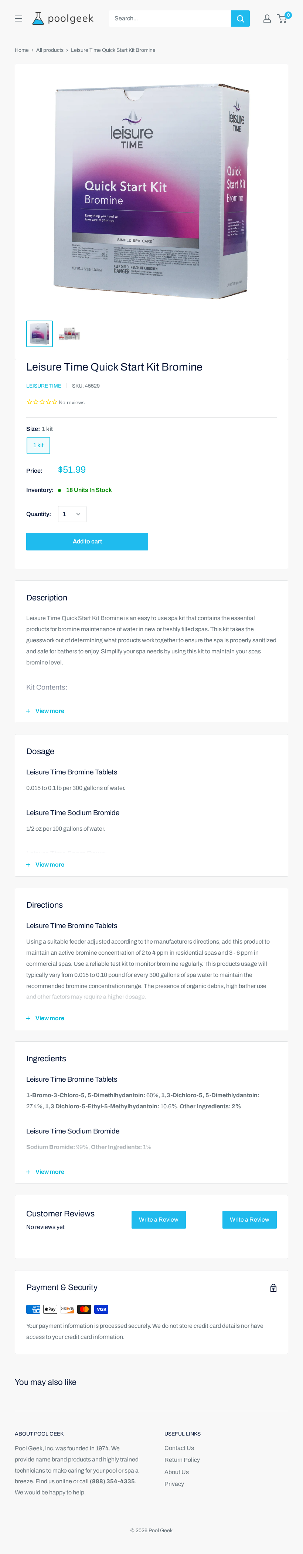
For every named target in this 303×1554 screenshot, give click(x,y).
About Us (176, 1472)
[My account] (267, 18)
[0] (282, 18)
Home (22, 50)
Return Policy (182, 1460)
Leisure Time (43, 386)
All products (50, 50)
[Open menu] (18, 18)
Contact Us (179, 1448)
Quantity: (38, 514)
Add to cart (87, 541)
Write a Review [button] (158, 1219)
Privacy (174, 1484)
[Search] (240, 18)
